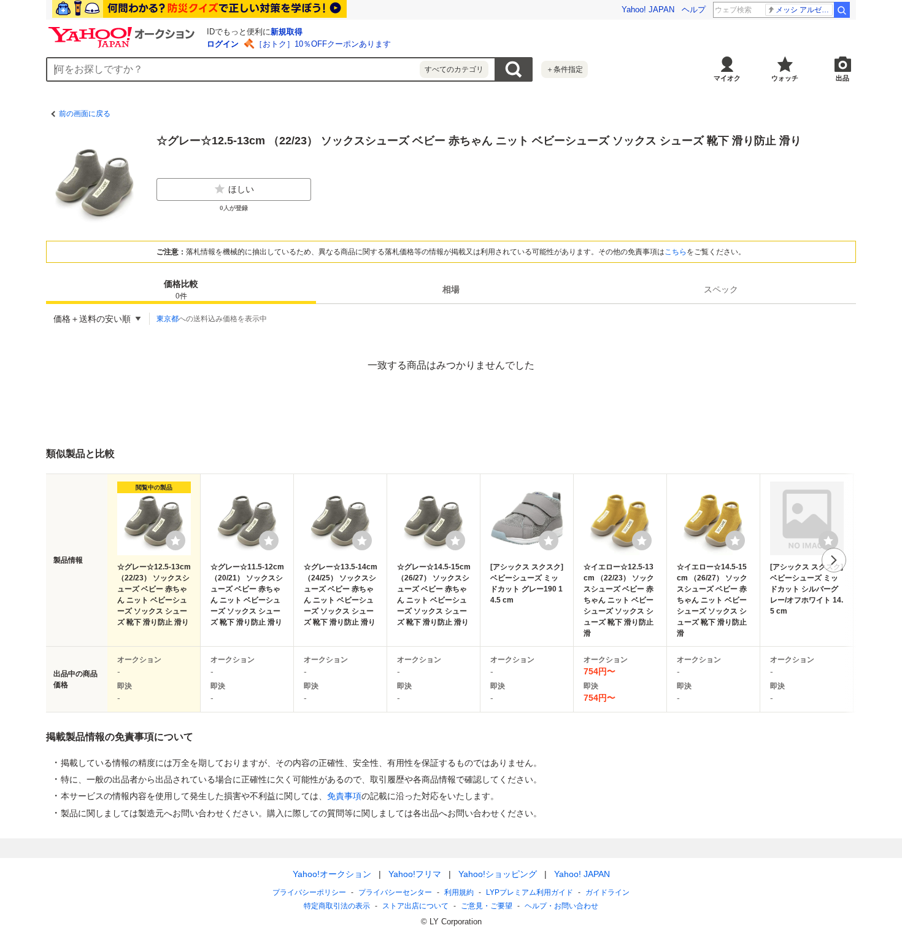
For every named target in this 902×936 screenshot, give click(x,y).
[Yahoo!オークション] (123, 30)
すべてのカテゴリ (454, 69)
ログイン (223, 44)
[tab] (181, 289)
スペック (721, 289)
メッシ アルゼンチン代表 (804, 10)
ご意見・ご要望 (486, 906)
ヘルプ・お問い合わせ (561, 906)
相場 (451, 289)
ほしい (241, 189)
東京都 (167, 318)
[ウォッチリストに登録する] (175, 540)
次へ (834, 560)
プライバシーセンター (395, 892)
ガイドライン (607, 892)
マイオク (727, 78)
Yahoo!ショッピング (497, 874)
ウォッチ (784, 78)
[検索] (842, 10)
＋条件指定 (564, 69)
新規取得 (287, 31)
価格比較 (181, 289)
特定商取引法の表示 (337, 906)
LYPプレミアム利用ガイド (529, 892)
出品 (842, 78)
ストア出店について (415, 906)
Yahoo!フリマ (414, 874)
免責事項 (344, 796)
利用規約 (459, 892)
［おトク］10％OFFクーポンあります (323, 44)
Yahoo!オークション (332, 874)
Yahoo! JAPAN (648, 9)
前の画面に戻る (84, 113)
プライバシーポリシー (309, 892)
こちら (676, 252)
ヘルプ (694, 9)
